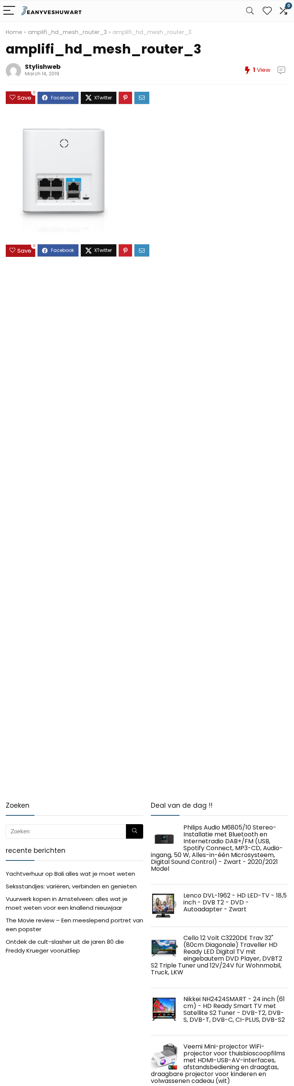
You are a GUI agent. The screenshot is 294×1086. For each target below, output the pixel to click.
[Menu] (9, 11)
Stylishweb (42, 66)
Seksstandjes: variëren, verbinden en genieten (71, 886)
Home (14, 32)
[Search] (250, 11)
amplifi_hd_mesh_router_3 (67, 32)
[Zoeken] (134, 831)
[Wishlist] (267, 11)
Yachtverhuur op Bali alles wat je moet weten (70, 874)
